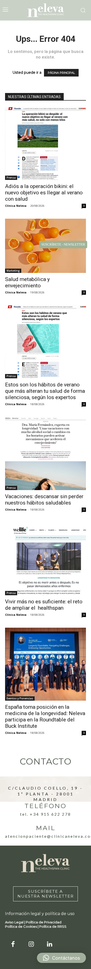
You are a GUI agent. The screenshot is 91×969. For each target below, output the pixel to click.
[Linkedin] (50, 945)
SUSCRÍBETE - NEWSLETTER (63, 244)
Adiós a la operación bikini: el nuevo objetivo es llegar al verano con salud (44, 192)
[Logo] (45, 10)
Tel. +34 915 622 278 (45, 814)
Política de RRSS (52, 926)
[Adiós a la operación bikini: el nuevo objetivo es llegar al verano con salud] (45, 143)
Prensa (11, 177)
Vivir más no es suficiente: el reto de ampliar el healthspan (43, 605)
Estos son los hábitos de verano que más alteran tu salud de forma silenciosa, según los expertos (45, 391)
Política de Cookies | (22, 926)
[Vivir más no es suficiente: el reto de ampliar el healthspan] (45, 559)
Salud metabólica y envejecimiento (27, 282)
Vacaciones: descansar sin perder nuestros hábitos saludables (44, 499)
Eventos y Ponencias (20, 698)
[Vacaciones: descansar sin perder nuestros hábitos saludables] (45, 453)
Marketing (13, 270)
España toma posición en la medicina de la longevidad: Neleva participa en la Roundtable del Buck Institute (45, 716)
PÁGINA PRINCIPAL (61, 72)
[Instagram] (31, 945)
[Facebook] (13, 945)
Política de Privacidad (43, 922)
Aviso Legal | (15, 922)
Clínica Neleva (16, 206)
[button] (61, 958)
